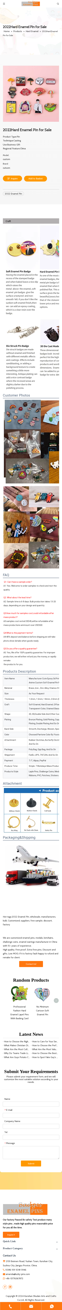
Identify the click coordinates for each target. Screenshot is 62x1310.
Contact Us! (31, 964)
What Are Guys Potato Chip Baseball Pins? (17, 1057)
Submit (31, 1163)
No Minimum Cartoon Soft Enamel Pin (42, 1010)
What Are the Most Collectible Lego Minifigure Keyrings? (17, 1049)
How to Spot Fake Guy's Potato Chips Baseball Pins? (45, 1057)
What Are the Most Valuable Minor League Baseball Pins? (45, 1049)
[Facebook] (5, 1287)
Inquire (14, 178)
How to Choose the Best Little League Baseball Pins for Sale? (45, 1053)
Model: (6, 155)
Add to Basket (35, 178)
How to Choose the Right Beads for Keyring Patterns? (17, 1041)
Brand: (5, 163)
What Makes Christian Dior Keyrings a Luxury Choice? (17, 1045)
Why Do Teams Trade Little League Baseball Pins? (17, 1053)
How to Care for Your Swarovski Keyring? (45, 1041)
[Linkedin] (10, 1287)
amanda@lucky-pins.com (18, 1274)
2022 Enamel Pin (13, 193)
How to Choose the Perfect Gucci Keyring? (45, 1045)
